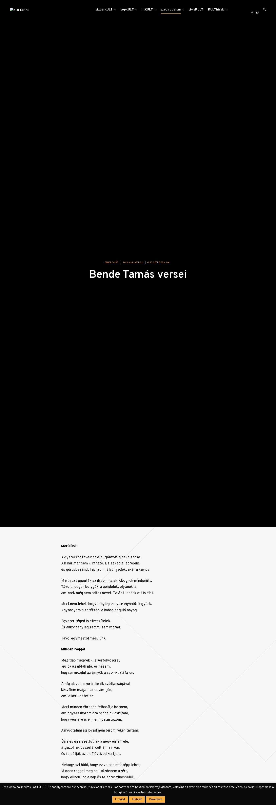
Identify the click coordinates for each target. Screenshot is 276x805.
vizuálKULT (104, 10)
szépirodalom (171, 10)
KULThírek (216, 10)
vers (149, 262)
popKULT (127, 10)
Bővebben (155, 799)
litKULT (147, 10)
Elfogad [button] (120, 799)
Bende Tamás (111, 262)
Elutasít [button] (137, 799)
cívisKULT (196, 10)
